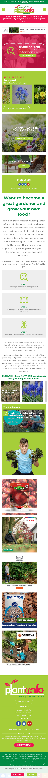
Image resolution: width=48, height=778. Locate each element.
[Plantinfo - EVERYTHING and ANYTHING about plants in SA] (24, 9)
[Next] (43, 95)
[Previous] (4, 95)
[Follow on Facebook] (19, 184)
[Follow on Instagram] (22, 184)
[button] (3, 9)
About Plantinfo (24, 710)
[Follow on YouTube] (28, 184)
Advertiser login (24, 715)
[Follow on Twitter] (25, 184)
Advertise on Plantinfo (24, 713)
